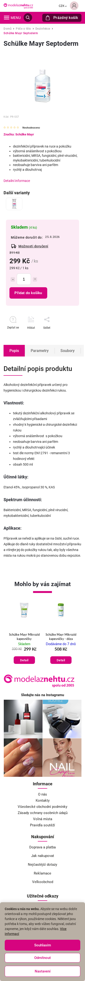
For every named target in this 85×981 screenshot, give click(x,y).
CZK (62, 6)
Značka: (19, 134)
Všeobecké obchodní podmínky (42, 807)
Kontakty (43, 800)
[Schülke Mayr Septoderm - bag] (14, 204)
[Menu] (6, 17)
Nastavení (43, 971)
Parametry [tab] (40, 350)
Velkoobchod (42, 882)
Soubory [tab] (67, 350)
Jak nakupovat (42, 856)
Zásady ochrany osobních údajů (43, 813)
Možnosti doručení (33, 246)
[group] (18, 634)
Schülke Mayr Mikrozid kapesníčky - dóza (55, 637)
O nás (42, 794)
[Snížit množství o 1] (13, 279)
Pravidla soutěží (42, 825)
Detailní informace (17, 181)
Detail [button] (18, 660)
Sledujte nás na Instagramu (42, 695)
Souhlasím (42, 945)
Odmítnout (42, 958)
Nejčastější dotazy (42, 864)
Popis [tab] (14, 350)
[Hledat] (28, 17)
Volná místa (42, 819)
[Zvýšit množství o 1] (35, 279)
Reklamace (42, 873)
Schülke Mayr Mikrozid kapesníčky (18, 637)
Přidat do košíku (28, 293)
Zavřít (63, 336)
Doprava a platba (42, 847)
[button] (18, 655)
